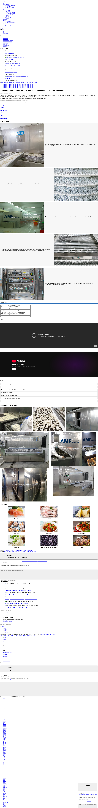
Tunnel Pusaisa (7, 11)
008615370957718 (6, 661)
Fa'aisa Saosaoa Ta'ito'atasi (10, 13)
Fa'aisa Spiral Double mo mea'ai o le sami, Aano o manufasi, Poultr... (21, 599)
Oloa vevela (43, 634)
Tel (3, 641)
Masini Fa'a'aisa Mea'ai (31, 635)
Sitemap (47, 634)
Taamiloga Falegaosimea (9, 7)
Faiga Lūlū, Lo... (9, 78)
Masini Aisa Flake (8, 17)
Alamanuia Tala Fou (8, 24)
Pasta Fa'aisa (13, 635)
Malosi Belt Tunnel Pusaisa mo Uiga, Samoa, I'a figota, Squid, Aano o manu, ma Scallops (20, 551)
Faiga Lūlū (7, 16)
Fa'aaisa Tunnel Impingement (10, 12)
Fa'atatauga (5, 19)
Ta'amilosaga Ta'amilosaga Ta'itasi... (13, 65)
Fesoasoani (7, 18)
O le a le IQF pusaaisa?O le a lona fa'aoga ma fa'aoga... (18, 590)
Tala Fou (4, 23)
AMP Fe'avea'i (52, 634)
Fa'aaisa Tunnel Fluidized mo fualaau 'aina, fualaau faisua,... (19, 594)
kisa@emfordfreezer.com (7, 621)
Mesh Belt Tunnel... (9, 59)
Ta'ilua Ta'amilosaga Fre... (11, 72)
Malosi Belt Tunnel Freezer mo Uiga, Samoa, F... (16, 607)
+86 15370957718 (6, 620)
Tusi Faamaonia (8, 6)
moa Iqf (17, 635)
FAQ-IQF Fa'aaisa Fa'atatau (10, 22)
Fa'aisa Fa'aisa (7, 10)
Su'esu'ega (2, 105)
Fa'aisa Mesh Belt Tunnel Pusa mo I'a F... (14, 586)
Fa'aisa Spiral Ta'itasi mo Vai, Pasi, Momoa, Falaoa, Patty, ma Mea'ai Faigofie (18, 550)
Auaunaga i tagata (8, 21)
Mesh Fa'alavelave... (9, 53)
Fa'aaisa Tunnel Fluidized (9, 14)
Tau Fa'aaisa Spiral (3, 635)
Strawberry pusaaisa (22, 635)
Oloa (3, 9)
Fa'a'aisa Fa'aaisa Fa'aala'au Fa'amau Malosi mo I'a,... (18, 603)
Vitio (6, 8)
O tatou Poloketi (8, 25)
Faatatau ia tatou (6, 4)
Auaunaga (4, 20)
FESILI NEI (2, 626)
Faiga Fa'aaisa (7, 15)
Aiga (3, 3)
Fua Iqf (9, 635)
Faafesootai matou (6, 26)
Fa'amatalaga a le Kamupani (10, 5)
